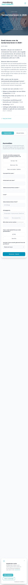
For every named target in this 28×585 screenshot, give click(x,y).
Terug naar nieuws (7, 118)
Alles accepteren (8, 575)
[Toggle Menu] (25, 3)
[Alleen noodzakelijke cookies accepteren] (24, 561)
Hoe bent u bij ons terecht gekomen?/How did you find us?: (14, 243)
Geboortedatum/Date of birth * (10, 202)
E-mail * (5, 194)
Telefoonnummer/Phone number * (11, 187)
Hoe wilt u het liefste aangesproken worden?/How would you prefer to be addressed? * (12, 156)
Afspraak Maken (20, 133)
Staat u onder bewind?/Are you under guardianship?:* (12, 230)
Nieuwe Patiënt (7, 133)
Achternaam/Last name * (9, 180)
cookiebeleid (17, 569)
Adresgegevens (6, 210)
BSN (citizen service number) (13, 222)
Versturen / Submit (14, 254)
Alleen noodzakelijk (9, 578)
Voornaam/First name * (8, 173)
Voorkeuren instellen (19, 581)
